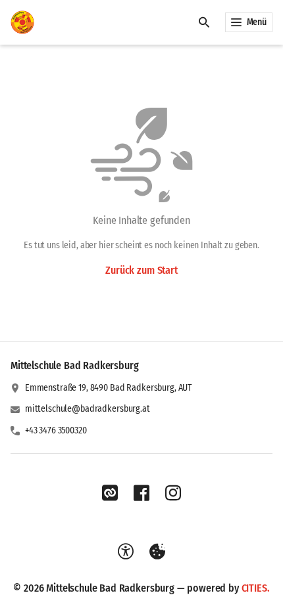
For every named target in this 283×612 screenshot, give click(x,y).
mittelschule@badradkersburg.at (87, 408)
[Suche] (204, 22)
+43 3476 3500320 (56, 430)
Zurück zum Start (141, 270)
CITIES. (256, 588)
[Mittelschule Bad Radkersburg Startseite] (22, 22)
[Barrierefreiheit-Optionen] (126, 551)
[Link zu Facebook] (141, 493)
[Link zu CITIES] (110, 493)
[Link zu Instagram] (173, 493)
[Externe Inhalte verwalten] (157, 551)
